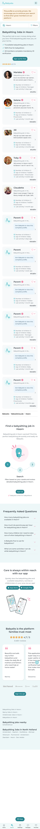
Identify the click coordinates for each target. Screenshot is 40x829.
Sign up (20, 492)
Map (21, 819)
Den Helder (20, 737)
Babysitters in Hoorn (10, 717)
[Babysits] (7, 3)
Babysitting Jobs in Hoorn (12, 709)
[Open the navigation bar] (36, 3)
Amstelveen (24, 735)
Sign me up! (20, 694)
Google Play (27, 588)
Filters (35, 25)
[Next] (37, 662)
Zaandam (6, 737)
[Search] (3, 25)
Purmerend (15, 735)
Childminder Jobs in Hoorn (12, 715)
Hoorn (13, 737)
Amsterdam (7, 732)
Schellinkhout (7, 725)
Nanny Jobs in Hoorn (10, 712)
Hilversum (6, 735)
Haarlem (15, 732)
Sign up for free (20, 59)
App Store (14, 588)
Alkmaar (31, 732)
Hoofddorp (23, 732)
